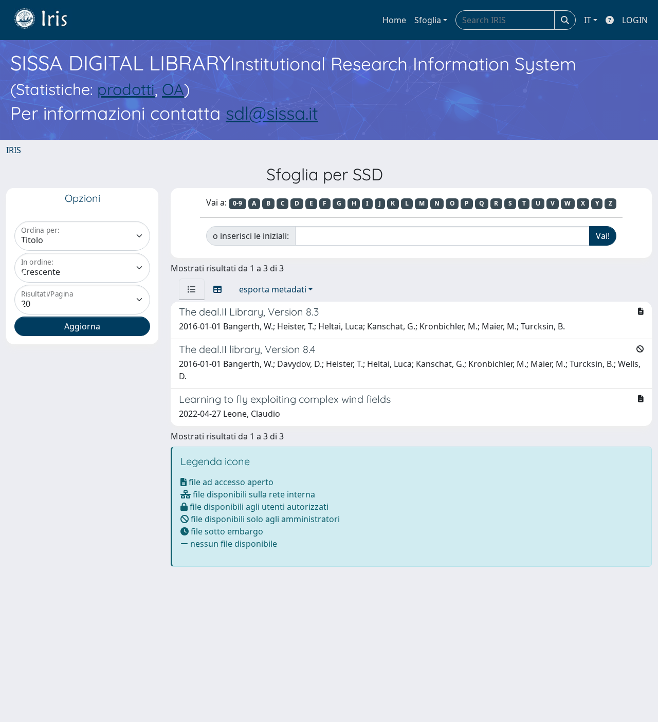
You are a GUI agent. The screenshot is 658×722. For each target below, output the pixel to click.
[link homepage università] (48, 20)
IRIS (13, 150)
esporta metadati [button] (272, 289)
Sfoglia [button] (427, 20)
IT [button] (587, 20)
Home (394, 20)
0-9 (237, 203)
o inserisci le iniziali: (251, 236)
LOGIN (635, 20)
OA (173, 89)
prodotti (126, 89)
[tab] (192, 289)
